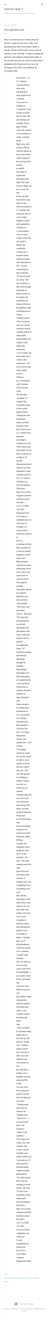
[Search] (42, 4)
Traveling (35, 1278)
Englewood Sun (26, 1278)
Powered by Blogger (26, 1304)
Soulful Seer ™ (13, 9)
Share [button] (6, 1274)
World (6, 1281)
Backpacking (14, 1278)
